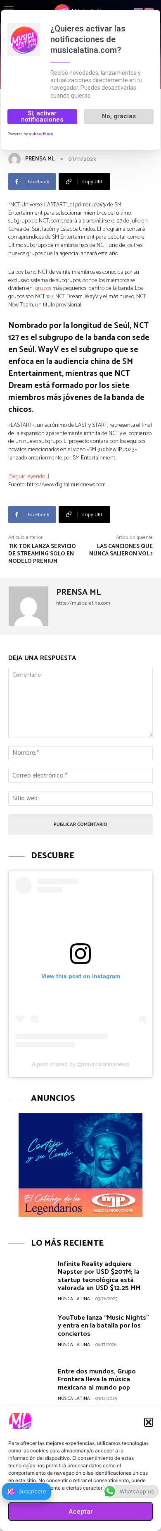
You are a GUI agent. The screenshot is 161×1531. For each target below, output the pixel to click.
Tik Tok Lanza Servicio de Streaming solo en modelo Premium (42, 554)
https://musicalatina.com (83, 603)
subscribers (41, 134)
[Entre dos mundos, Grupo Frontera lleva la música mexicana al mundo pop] (30, 1387)
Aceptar (81, 1511)
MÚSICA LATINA (74, 1299)
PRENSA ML (39, 159)
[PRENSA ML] (16, 159)
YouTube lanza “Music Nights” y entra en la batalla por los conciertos (103, 1325)
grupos (43, 288)
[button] (148, 1422)
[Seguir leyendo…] (28, 476)
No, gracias (119, 116)
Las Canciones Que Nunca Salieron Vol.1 (121, 550)
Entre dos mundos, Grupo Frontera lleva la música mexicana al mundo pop (97, 1379)
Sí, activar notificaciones (42, 116)
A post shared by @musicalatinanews (80, 1064)
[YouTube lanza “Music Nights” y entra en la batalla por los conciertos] (30, 1333)
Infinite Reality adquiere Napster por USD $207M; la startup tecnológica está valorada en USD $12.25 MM (99, 1276)
